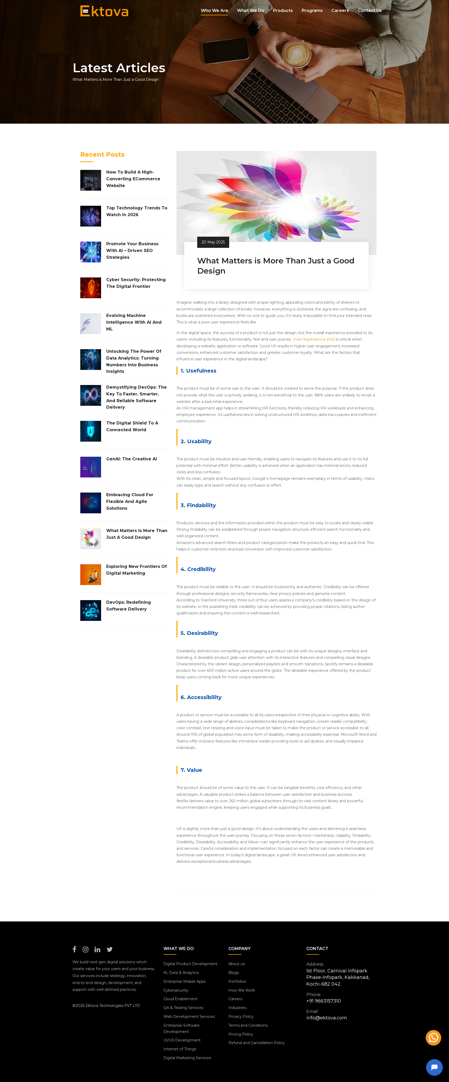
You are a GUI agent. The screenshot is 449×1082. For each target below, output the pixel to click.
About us (236, 963)
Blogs (233, 972)
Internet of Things (179, 1049)
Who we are (214, 10)
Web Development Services (189, 1016)
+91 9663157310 (323, 1001)
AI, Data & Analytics (181, 972)
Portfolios (237, 981)
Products (283, 10)
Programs (312, 10)
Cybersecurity (175, 990)
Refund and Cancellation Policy (256, 1042)
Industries (237, 1007)
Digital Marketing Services (187, 1058)
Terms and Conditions (248, 1025)
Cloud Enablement (180, 999)
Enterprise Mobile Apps (184, 981)
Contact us (370, 10)
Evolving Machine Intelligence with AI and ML (134, 322)
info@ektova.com (326, 1018)
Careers (340, 10)
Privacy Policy (241, 1016)
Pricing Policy (240, 1034)
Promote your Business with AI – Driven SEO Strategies (132, 250)
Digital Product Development (190, 963)
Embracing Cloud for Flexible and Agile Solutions (129, 501)
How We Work (241, 990)
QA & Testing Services (183, 1007)
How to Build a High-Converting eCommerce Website (133, 179)
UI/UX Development (182, 1040)
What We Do (250, 10)
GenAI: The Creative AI (131, 458)
